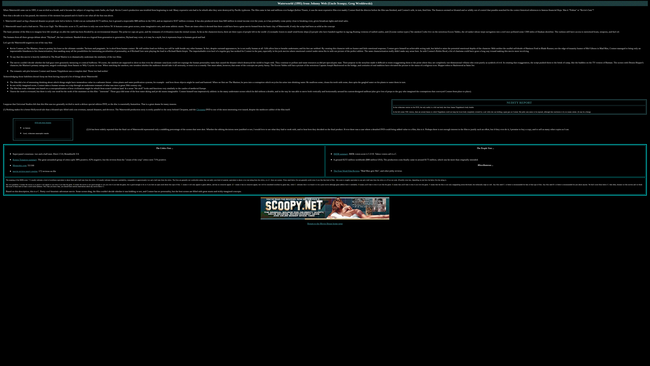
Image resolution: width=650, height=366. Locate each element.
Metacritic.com (20, 165)
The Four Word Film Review (346, 171)
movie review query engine (25, 171)
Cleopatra (200, 109)
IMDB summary (341, 154)
